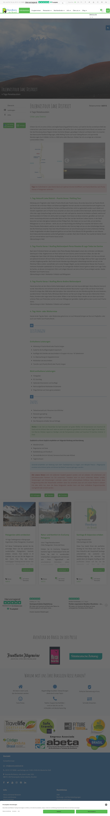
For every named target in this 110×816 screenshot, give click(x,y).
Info (68, 10)
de (75, 2)
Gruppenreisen (36, 10)
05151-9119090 (19, 2)
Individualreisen (24, 10)
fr (81, 2)
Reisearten (46, 10)
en (78, 2)
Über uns (76, 10)
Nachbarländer (58, 10)
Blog (83, 10)
